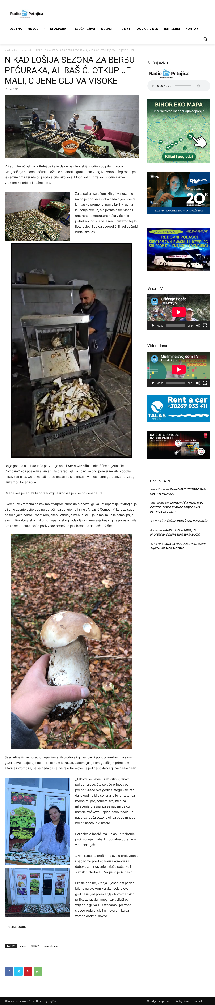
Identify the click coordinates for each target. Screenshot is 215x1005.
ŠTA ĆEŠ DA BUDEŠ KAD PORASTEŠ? (184, 521)
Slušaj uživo (182, 1001)
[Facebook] (9, 971)
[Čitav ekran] (205, 325)
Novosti (26, 50)
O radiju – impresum (159, 1001)
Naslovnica (11, 50)
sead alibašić (51, 945)
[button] (205, 39)
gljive (23, 945)
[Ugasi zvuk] (198, 325)
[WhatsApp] (38, 971)
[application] (178, 312)
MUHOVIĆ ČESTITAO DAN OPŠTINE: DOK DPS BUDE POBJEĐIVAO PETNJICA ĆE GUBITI (176, 507)
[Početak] (153, 325)
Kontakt (197, 1001)
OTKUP (35, 945)
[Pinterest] (28, 971)
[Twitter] (18, 971)
